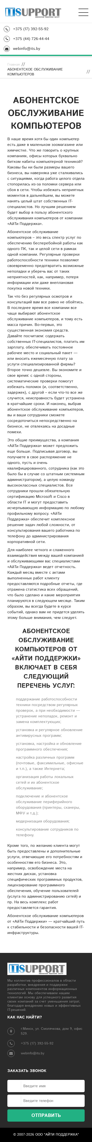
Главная (13, 64)
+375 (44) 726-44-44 (30, 39)
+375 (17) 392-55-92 (30, 29)
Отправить (46, 1115)
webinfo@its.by (26, 49)
